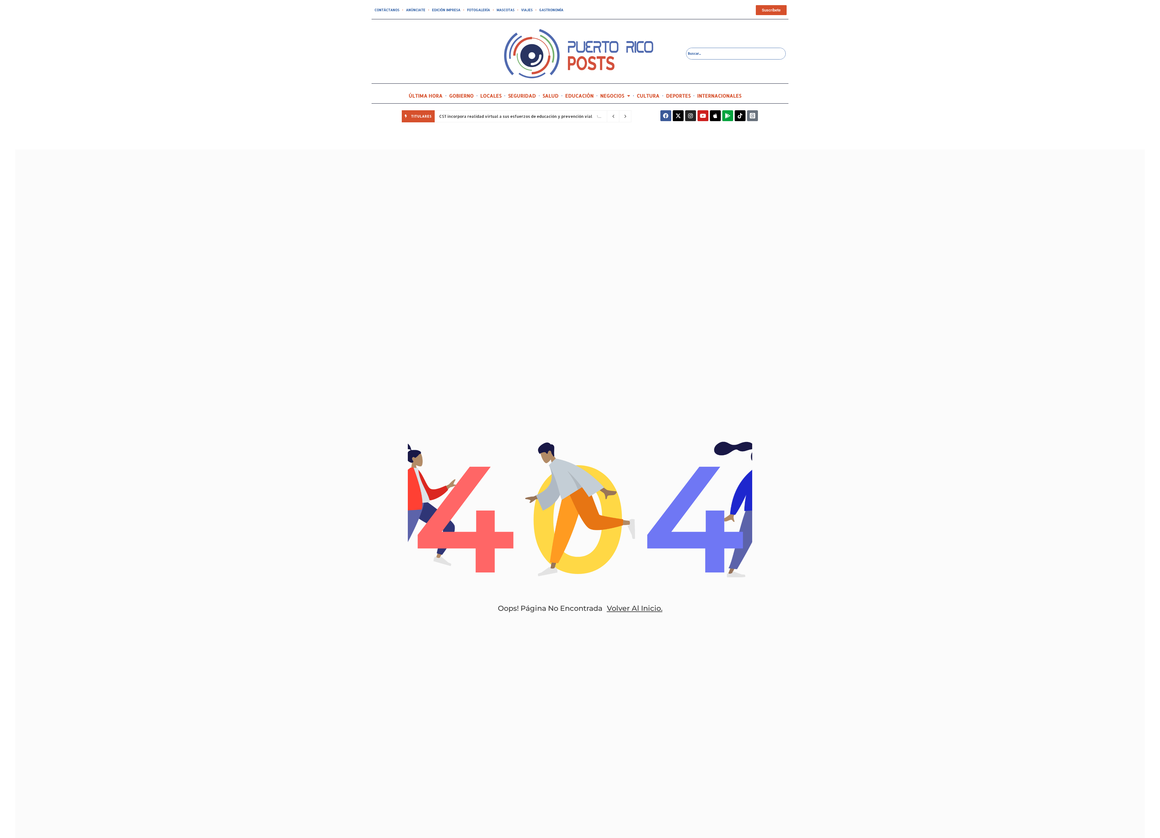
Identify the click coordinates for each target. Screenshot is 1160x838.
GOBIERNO (461, 95)
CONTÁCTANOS (387, 10)
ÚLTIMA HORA (426, 95)
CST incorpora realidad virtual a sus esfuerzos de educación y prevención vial (515, 116)
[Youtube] (703, 115)
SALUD (551, 95)
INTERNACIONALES (719, 95)
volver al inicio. (634, 608)
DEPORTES (678, 95)
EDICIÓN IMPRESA (446, 10)
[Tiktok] (740, 115)
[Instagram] (690, 115)
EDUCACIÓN (579, 95)
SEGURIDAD (522, 95)
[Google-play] (727, 115)
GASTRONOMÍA (551, 10)
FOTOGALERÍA (478, 10)
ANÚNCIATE (415, 10)
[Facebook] (665, 115)
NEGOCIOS (612, 95)
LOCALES (490, 95)
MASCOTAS (505, 10)
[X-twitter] (678, 115)
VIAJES (527, 10)
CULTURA (648, 95)
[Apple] (715, 115)
